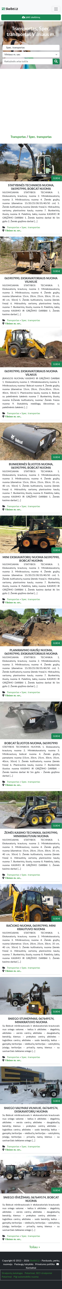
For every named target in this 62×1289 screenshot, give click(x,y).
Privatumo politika (45, 1264)
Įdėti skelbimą (32, 17)
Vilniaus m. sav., (13, 230)
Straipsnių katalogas (12, 1273)
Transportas (18, 137)
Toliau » (34, 1247)
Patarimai (7, 1277)
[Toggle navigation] (56, 9)
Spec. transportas (40, 137)
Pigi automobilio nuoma (26, 1277)
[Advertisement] (31, 101)
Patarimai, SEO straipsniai (38, 1273)
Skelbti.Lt (11, 9)
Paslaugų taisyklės (24, 1264)
